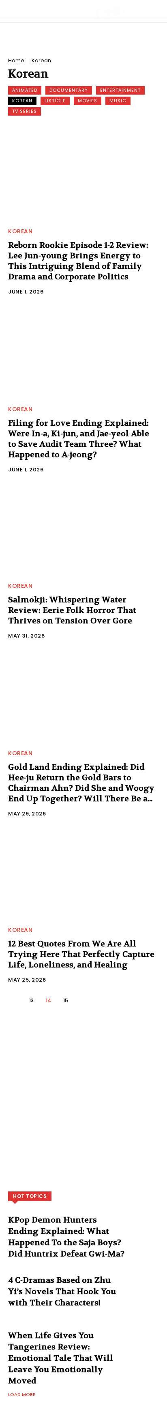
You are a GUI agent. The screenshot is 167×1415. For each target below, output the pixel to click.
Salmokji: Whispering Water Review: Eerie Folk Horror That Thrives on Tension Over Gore (72, 610)
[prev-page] (14, 1000)
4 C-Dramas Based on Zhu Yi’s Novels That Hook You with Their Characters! (62, 1291)
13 (31, 1000)
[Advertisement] (83, 1106)
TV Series (24, 111)
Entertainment (120, 90)
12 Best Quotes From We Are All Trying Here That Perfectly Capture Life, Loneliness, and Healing (81, 954)
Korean (22, 100)
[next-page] (82, 1000)
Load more (21, 1394)
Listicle (55, 100)
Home (16, 60)
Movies (87, 100)
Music (117, 100)
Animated (24, 90)
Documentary (68, 90)
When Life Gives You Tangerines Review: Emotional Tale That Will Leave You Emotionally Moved (60, 1358)
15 (65, 1000)
